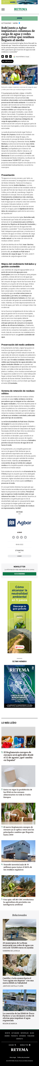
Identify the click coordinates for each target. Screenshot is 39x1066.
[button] (2, 56)
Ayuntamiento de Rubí (10, 93)
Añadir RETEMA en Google (22, 56)
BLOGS (32, 1033)
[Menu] (3, 9)
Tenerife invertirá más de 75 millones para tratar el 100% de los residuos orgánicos (18, 867)
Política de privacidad (23, 1057)
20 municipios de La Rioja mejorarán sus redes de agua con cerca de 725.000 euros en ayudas (18, 945)
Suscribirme (19, 574)
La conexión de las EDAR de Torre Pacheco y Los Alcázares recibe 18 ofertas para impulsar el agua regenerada (18, 1017)
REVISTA (7, 1033)
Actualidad (6, 23)
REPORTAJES (25, 1033)
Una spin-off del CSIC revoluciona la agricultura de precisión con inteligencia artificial (18, 902)
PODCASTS (14, 1036)
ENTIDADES (22, 1036)
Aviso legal (13, 1057)
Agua (15, 23)
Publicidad (30, 1036)
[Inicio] (20, 9)
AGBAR (19, 532)
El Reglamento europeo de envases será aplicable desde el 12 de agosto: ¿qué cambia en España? (18, 756)
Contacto (19, 1039)
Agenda (7, 1036)
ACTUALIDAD (15, 1033)
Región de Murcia (10, 1024)
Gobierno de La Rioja (11, 951)
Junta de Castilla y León (13, 986)
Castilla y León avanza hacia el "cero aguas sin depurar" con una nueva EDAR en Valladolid (18, 980)
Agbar (19, 556)
